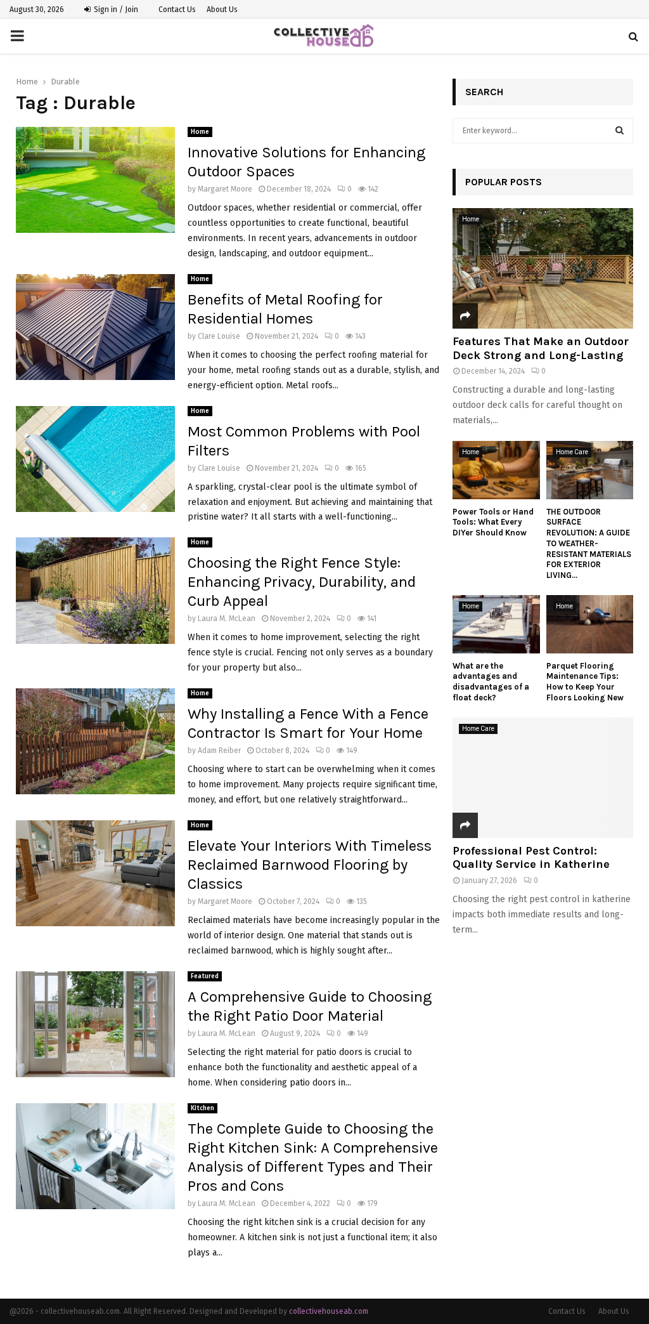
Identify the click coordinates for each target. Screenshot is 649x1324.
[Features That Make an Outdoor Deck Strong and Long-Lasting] (543, 268)
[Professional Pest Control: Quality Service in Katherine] (543, 778)
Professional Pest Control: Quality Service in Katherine (531, 858)
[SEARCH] (619, 130)
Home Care (572, 452)
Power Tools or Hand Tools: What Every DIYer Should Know (493, 522)
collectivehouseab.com (328, 1311)
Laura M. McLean (226, 618)
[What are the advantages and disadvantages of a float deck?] (496, 624)
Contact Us (177, 9)
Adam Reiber (219, 750)
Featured (205, 976)
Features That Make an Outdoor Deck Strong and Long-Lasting (541, 348)
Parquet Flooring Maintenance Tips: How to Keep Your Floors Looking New (585, 681)
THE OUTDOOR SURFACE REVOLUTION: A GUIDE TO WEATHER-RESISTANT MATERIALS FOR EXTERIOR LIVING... (588, 543)
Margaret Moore (225, 189)
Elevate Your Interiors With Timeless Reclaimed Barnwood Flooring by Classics (310, 865)
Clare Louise (219, 336)
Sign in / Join (115, 9)
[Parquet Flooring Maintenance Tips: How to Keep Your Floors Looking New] (590, 624)
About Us (222, 9)
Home (200, 132)
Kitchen (202, 1108)
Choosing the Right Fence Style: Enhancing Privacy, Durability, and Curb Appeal (302, 582)
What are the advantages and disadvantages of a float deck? (491, 681)
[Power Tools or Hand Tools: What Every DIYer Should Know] (496, 470)
